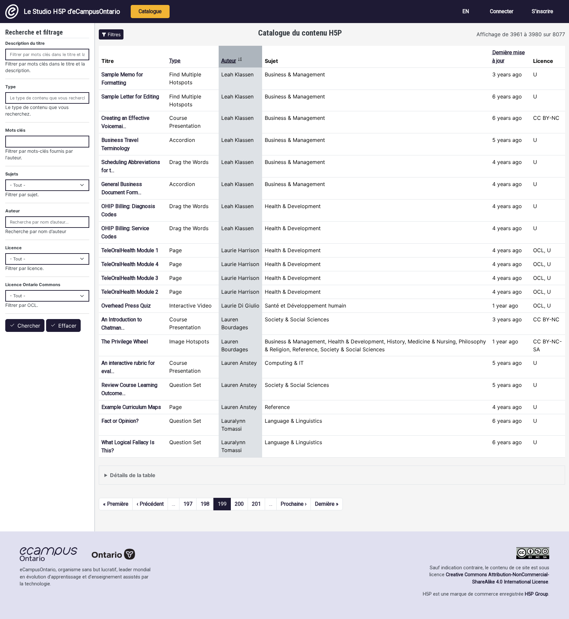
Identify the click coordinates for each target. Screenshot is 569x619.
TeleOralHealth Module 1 (129, 250)
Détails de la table (132, 475)
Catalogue (150, 11)
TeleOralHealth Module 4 (129, 264)
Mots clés (15, 130)
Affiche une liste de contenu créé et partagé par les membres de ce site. (192, 478)
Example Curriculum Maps (131, 407)
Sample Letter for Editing (130, 97)
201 (256, 504)
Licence (13, 247)
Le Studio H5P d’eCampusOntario (72, 11)
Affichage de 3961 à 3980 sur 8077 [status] (520, 34)
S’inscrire (542, 11)
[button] (111, 34)
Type (174, 61)
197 (187, 504)
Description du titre (25, 43)
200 (239, 504)
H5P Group (536, 594)
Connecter (501, 11)
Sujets (11, 174)
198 (205, 504)
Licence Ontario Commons (32, 284)
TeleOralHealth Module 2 (129, 292)
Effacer (67, 325)
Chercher (28, 325)
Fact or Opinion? (120, 421)
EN (465, 11)
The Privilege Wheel (124, 341)
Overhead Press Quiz (126, 306)
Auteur (231, 61)
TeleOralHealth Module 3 (129, 278)
